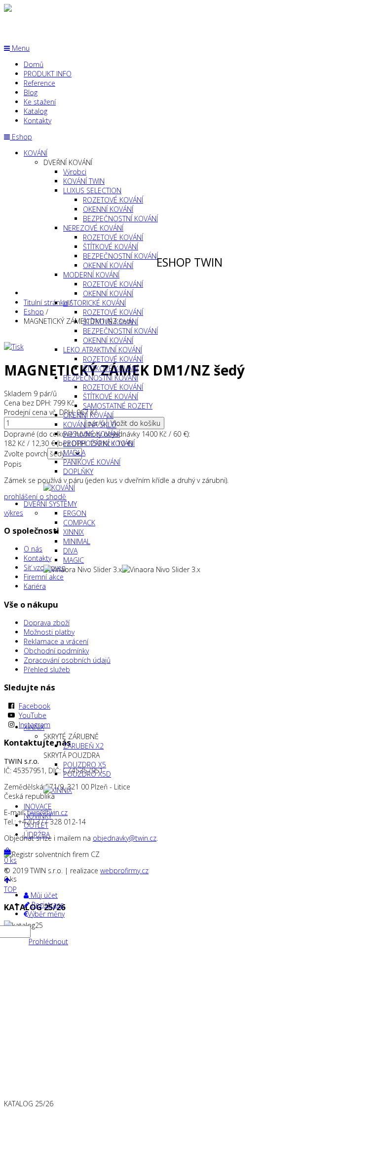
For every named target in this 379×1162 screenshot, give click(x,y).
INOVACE (38, 806)
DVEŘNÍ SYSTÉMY (50, 504)
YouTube (32, 715)
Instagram (34, 724)
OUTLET (36, 825)
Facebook (34, 706)
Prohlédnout (48, 941)
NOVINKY (38, 815)
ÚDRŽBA (37, 834)
